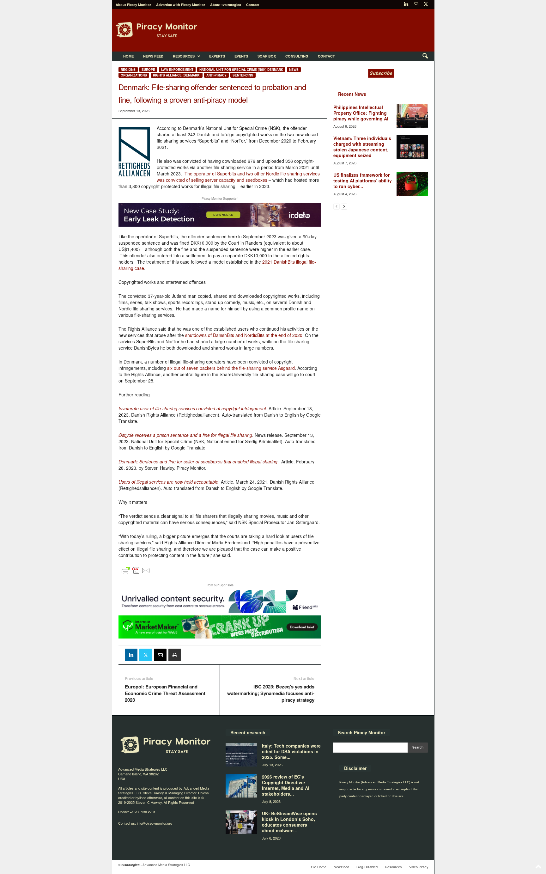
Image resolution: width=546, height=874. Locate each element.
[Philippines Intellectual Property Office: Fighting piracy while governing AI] (412, 116)
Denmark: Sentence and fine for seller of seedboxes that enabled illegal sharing (197, 461)
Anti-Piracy (216, 75)
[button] (425, 56)
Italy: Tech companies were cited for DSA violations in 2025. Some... (291, 751)
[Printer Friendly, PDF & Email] (135, 573)
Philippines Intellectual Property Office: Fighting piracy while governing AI (360, 113)
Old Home (318, 866)
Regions (128, 69)
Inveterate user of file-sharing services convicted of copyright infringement (192, 408)
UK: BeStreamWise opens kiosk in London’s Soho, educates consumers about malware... (289, 822)
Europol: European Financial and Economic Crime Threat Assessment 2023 (165, 693)
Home (128, 56)
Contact (252, 4)
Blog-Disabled (367, 866)
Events (241, 56)
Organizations (134, 75)
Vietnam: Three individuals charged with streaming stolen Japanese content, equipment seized (362, 146)
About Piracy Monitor (133, 4)
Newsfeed (341, 866)
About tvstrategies (225, 4)
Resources (184, 56)
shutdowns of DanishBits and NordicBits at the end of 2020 (243, 335)
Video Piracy (418, 866)
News (294, 69)
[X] (426, 4)
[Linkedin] (406, 4)
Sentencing (243, 75)
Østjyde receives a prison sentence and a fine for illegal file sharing (185, 435)
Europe (148, 69)
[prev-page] (336, 206)
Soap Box (267, 56)
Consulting (296, 56)
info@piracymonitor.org (154, 823)
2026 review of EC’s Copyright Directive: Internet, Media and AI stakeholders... (285, 785)
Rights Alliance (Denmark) (176, 75)
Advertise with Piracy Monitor (180, 4)
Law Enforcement (177, 69)
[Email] (160, 655)
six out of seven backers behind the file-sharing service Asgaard (231, 368)
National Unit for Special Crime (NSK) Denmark (241, 69)
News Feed (153, 56)
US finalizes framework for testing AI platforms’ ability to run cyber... (362, 180)
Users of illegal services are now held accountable (168, 482)
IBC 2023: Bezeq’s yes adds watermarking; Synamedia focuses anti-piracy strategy (270, 693)
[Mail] (416, 4)
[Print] (174, 655)
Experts (217, 56)
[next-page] (344, 206)
